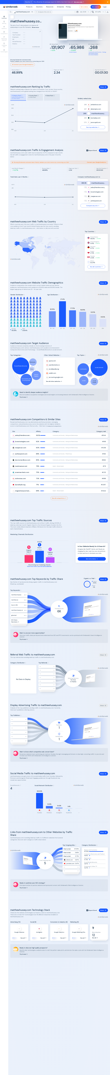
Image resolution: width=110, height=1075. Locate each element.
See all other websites (53, 381)
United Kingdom (94, 242)
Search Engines (36, 375)
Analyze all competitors (54, 426)
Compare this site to (44, 12)
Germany (92, 246)
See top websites (92, 127)
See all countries (95, 267)
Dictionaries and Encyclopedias (26, 379)
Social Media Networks (20, 366)
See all (23, 938)
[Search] (59, 12)
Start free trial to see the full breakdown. (39, 566)
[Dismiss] (108, 2)
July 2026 (83, 12)
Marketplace (33, 362)
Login (105, 7)
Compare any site (92, 205)
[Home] (10, 7)
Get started (96, 7)
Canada (92, 256)
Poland (92, 251)
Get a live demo (91, 559)
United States (73, 52)
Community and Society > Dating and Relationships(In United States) (97, 53)
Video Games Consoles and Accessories (31, 369)
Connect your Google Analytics (96, 162)
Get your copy (78, 2)
